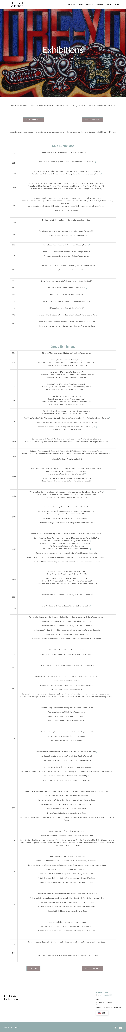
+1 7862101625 (107, 995)
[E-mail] (120, 1027)
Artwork (72, 5)
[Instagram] (115, 1027)
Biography (90, 5)
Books (109, 5)
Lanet (17, 1027)
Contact (119, 5)
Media (80, 5)
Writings (100, 5)
